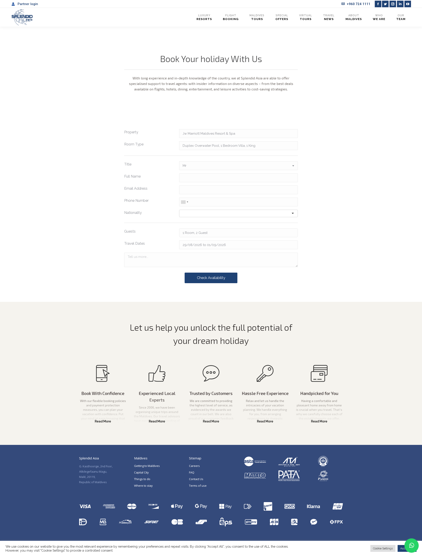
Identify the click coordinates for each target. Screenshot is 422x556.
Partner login (28, 4)
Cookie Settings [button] (383, 548)
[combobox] (184, 202)
